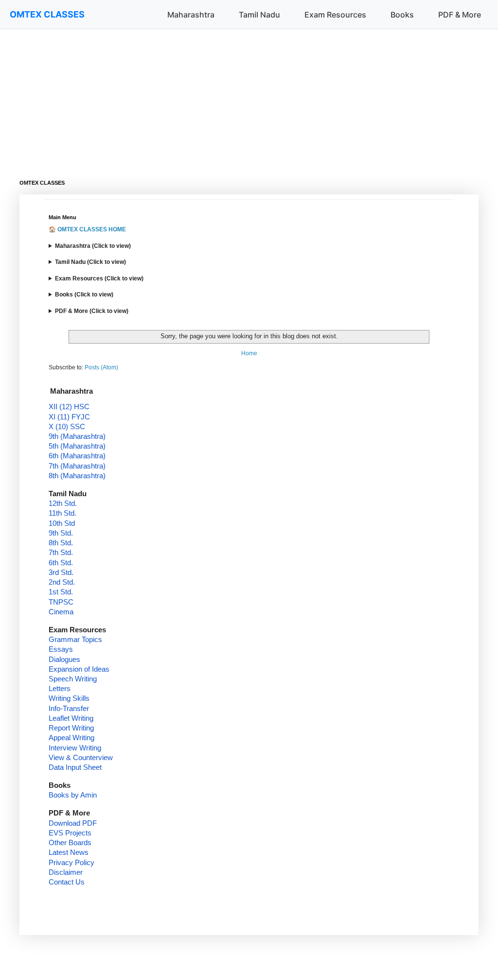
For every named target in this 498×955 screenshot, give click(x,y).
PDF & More (459, 14)
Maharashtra (190, 14)
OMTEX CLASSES (47, 14)
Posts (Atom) (101, 367)
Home (249, 353)
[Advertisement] (249, 97)
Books (402, 14)
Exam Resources (335, 14)
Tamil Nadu (259, 14)
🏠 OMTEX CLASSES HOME (87, 229)
